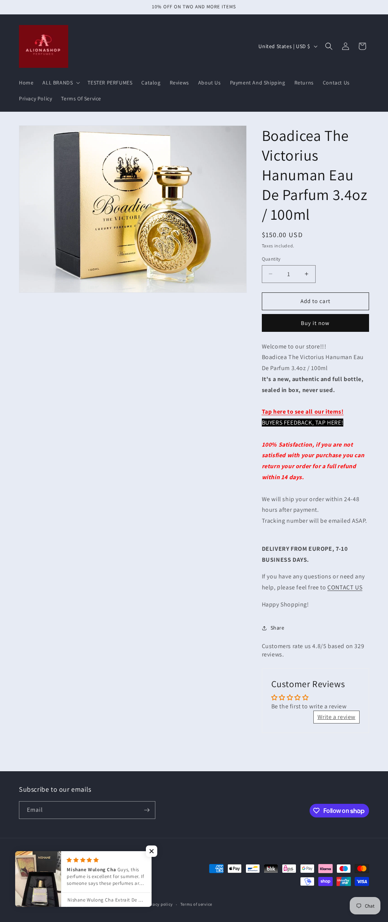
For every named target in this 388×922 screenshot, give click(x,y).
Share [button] (278, 627)
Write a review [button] (336, 717)
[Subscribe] (146, 810)
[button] (60, 83)
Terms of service (196, 904)
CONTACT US (344, 587)
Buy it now (315, 323)
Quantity (271, 259)
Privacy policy (159, 904)
